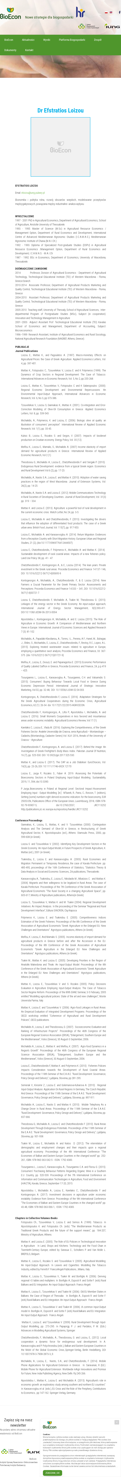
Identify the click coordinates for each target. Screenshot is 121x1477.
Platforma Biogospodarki (72, 39)
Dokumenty (10, 50)
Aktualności (28, 39)
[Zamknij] (117, 1422)
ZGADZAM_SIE (52, 1473)
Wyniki (46, 39)
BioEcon (8, 39)
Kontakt (29, 50)
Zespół (98, 39)
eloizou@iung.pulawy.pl (33, 192)
